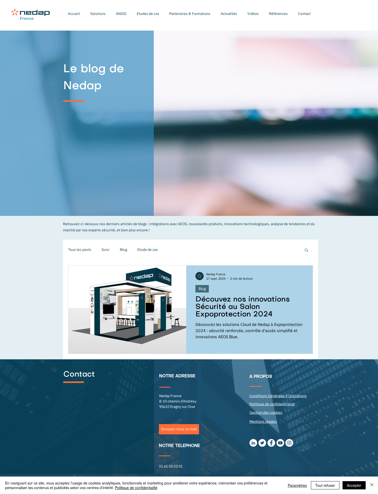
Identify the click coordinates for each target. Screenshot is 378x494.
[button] (98, 14)
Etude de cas (147, 249)
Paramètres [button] (297, 485)
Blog (123, 249)
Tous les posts (79, 249)
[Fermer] (372, 485)
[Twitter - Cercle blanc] (262, 443)
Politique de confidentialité (136, 487)
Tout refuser (325, 485)
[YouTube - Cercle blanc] (280, 443)
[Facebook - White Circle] (271, 443)
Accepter (354, 485)
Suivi (106, 249)
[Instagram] (289, 443)
